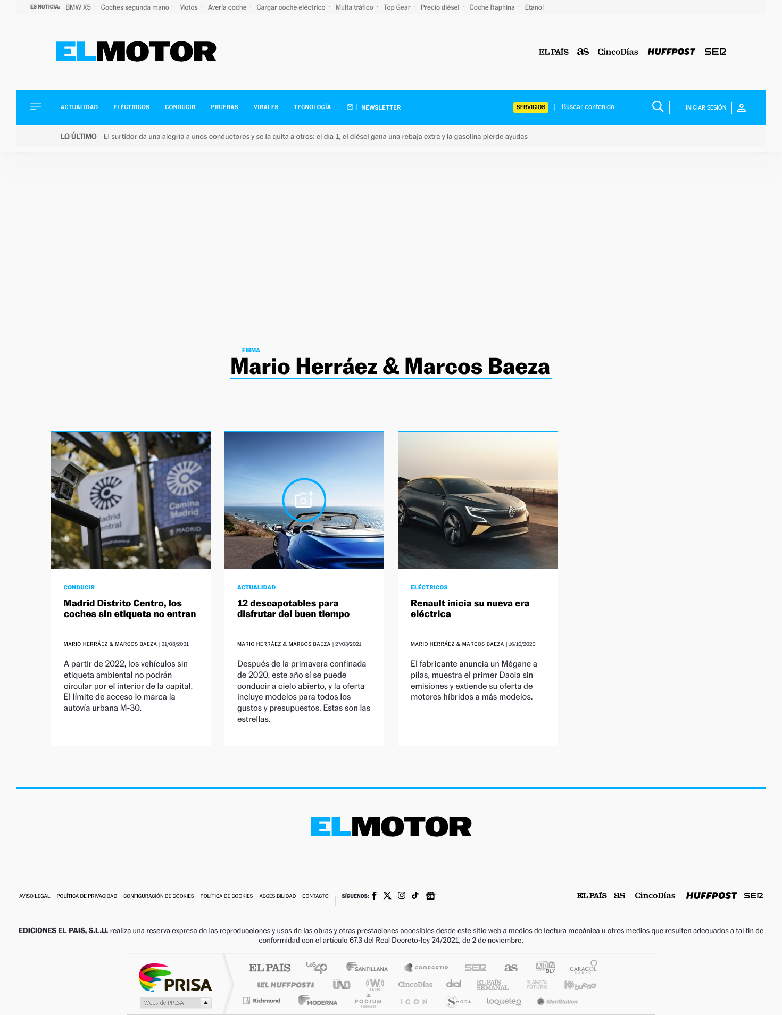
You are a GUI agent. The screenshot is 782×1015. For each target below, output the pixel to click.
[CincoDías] (618, 52)
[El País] (554, 52)
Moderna (315, 1000)
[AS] (583, 52)
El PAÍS (269, 968)
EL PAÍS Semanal (493, 984)
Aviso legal (34, 897)
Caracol (580, 968)
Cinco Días (414, 984)
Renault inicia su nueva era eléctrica (470, 609)
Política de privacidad (86, 897)
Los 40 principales (320, 968)
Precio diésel (441, 7)
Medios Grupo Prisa (175, 1002)
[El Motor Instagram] (401, 896)
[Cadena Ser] (715, 52)
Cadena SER (472, 968)
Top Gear (398, 7)
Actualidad (79, 107)
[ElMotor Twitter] (387, 897)
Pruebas (225, 107)
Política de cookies (227, 897)
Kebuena (571, 984)
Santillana (370, 968)
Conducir (180, 107)
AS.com (506, 968)
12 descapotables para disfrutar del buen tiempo (293, 609)
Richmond (263, 1000)
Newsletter (380, 107)
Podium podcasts (367, 1000)
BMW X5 (79, 7)
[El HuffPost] (671, 52)
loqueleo (505, 1000)
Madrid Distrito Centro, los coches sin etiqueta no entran (130, 609)
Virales (266, 107)
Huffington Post (284, 984)
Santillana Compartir (426, 968)
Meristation (556, 1000)
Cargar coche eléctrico (292, 7)
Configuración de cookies (158, 897)
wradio (373, 984)
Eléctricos (131, 107)
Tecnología (312, 107)
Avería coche (228, 7)
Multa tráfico (355, 7)
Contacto (315, 897)
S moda (458, 1000)
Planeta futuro (532, 984)
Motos (189, 7)
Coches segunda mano (136, 7)
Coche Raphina (493, 7)
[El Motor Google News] (430, 897)
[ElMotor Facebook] (374, 897)
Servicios (531, 107)
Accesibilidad (277, 897)
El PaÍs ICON (413, 1000)
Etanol (534, 7)
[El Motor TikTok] (415, 896)
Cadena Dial (454, 984)
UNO (342, 984)
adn (541, 968)
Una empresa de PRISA (175, 977)
